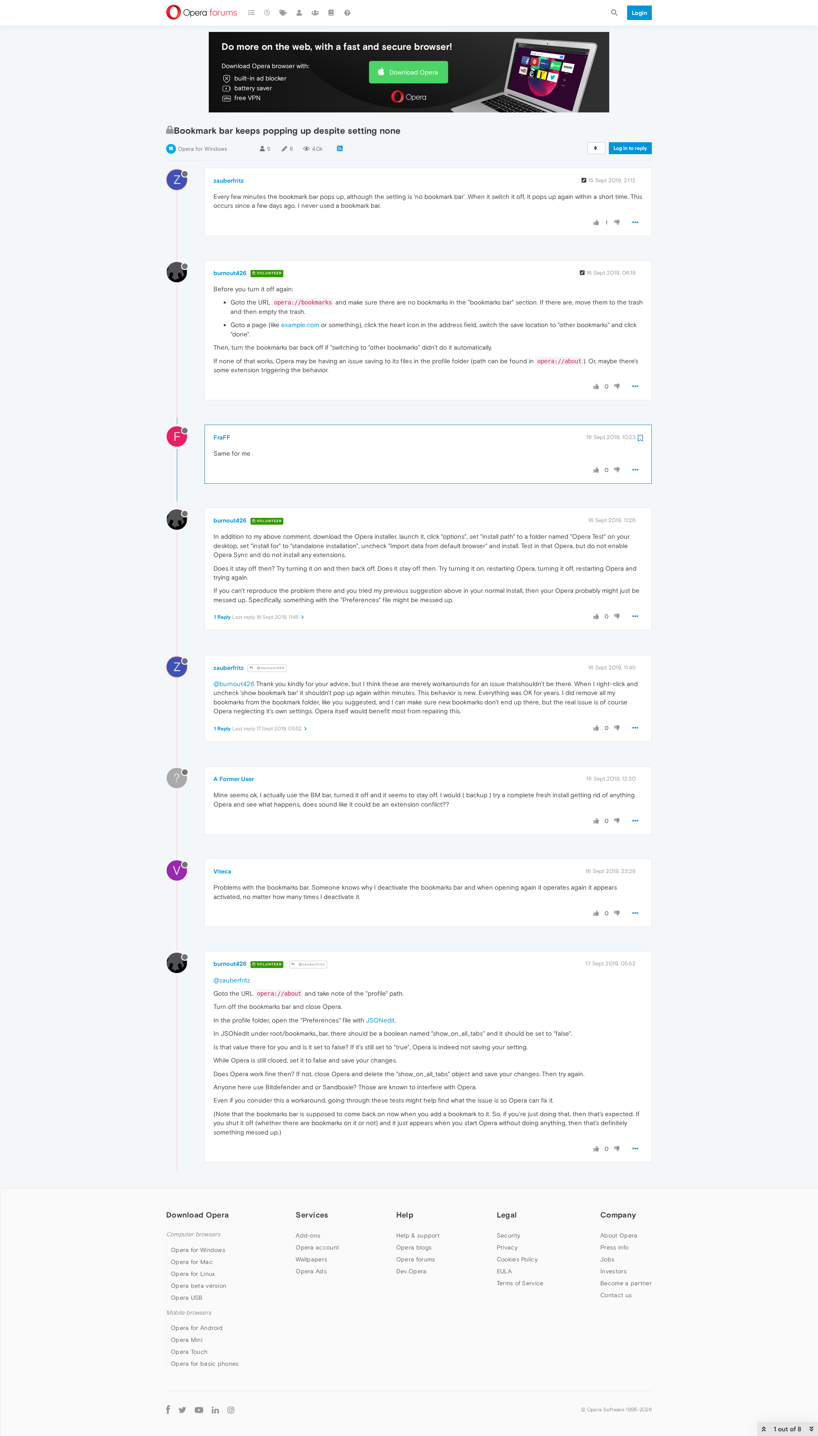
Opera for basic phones (205, 1363)
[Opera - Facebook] (168, 1409)
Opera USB (187, 1297)
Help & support (418, 1235)
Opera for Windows (202, 149)
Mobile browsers (188, 1312)
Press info (614, 1247)
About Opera (618, 1235)
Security (508, 1235)
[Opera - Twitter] (182, 1409)
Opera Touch (189, 1351)
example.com (300, 324)
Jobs (607, 1259)
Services (312, 1214)
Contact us (616, 1295)
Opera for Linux (193, 1273)
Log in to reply (630, 148)
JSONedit (380, 1020)
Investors (613, 1271)
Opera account (317, 1247)
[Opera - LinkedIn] (215, 1409)
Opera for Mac (192, 1261)
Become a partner (626, 1283)
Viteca (222, 871)
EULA (504, 1271)
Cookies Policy (517, 1259)
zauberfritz (228, 180)
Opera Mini (186, 1339)
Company (618, 1214)
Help (404, 1214)
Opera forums (415, 1259)
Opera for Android (197, 1327)
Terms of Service (520, 1283)
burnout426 (230, 273)
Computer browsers (193, 1234)
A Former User (233, 778)
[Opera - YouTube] (198, 1409)
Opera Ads (311, 1271)
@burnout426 (270, 668)
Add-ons (308, 1235)
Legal (507, 1214)
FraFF (221, 437)
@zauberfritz (311, 964)
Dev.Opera (411, 1271)
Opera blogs (414, 1247)
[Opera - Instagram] (231, 1409)
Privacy (507, 1247)
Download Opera (413, 72)
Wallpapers (311, 1259)
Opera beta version (198, 1285)
